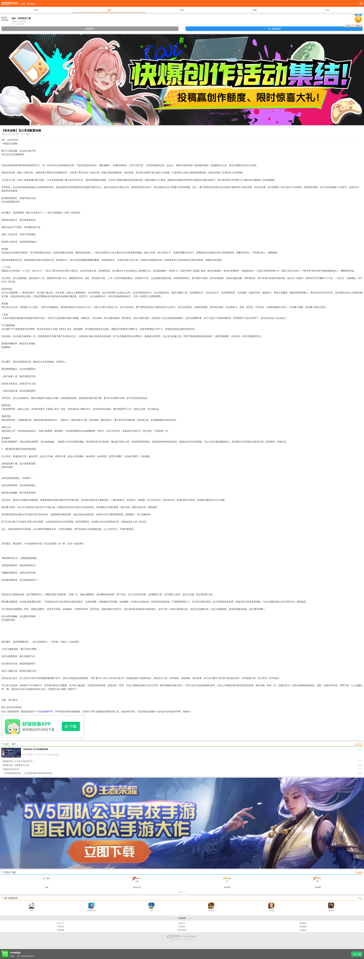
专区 (36, 10)
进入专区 (359, 744)
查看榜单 (359, 873)
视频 (255, 10)
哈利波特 (331, 910)
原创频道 (303, 923)
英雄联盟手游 (91, 910)
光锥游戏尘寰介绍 (183, 769)
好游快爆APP (46, 711)
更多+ (360, 898)
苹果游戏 (60, 926)
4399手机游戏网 (9, 3)
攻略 (109, 10)
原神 (31, 910)
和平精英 (211, 910)
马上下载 (357, 954)
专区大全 (181, 923)
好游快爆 (60, 930)
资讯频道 (303, 930)
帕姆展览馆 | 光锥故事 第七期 (183, 765)
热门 (14, 744)
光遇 (151, 910)
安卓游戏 (181, 926)
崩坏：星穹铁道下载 (21, 18)
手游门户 (60, 923)
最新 (6, 744)
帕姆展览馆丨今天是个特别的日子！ (183, 761)
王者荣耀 (271, 910)
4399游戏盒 (181, 930)
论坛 (328, 10)
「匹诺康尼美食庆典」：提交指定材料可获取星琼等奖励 (183, 773)
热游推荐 (317, 28)
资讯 (182, 10)
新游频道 (303, 926)
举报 (27, 134)
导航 (361, 3)
